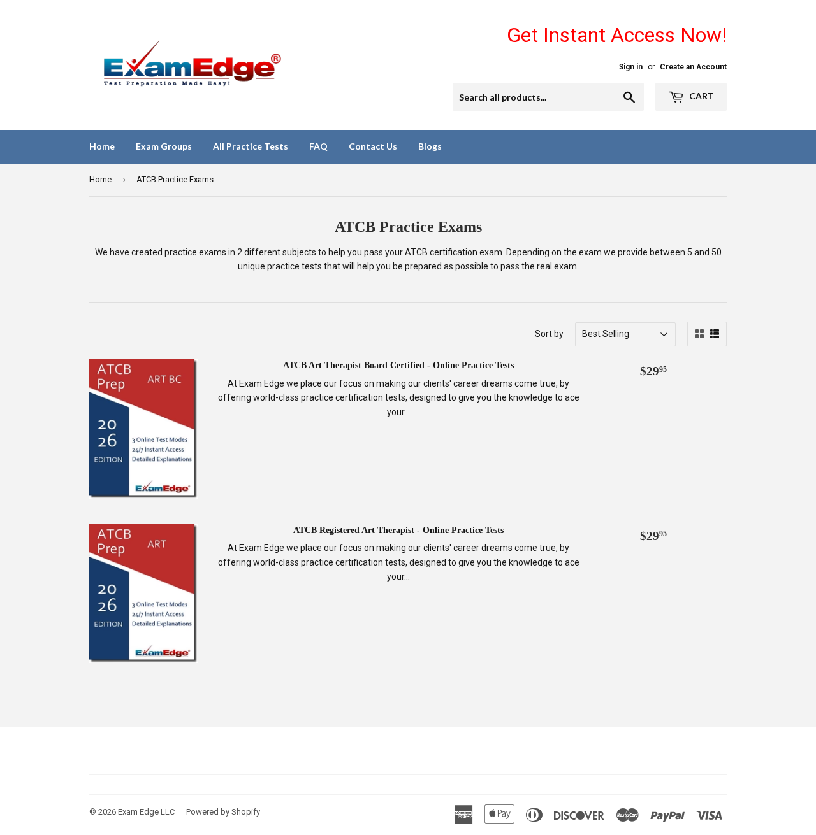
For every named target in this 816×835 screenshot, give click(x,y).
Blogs (430, 146)
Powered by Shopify (223, 812)
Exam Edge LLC (146, 812)
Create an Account (693, 66)
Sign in (631, 66)
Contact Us (373, 146)
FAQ (318, 146)
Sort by (549, 334)
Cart (700, 95)
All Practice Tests (250, 146)
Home (102, 146)
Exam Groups (164, 146)
